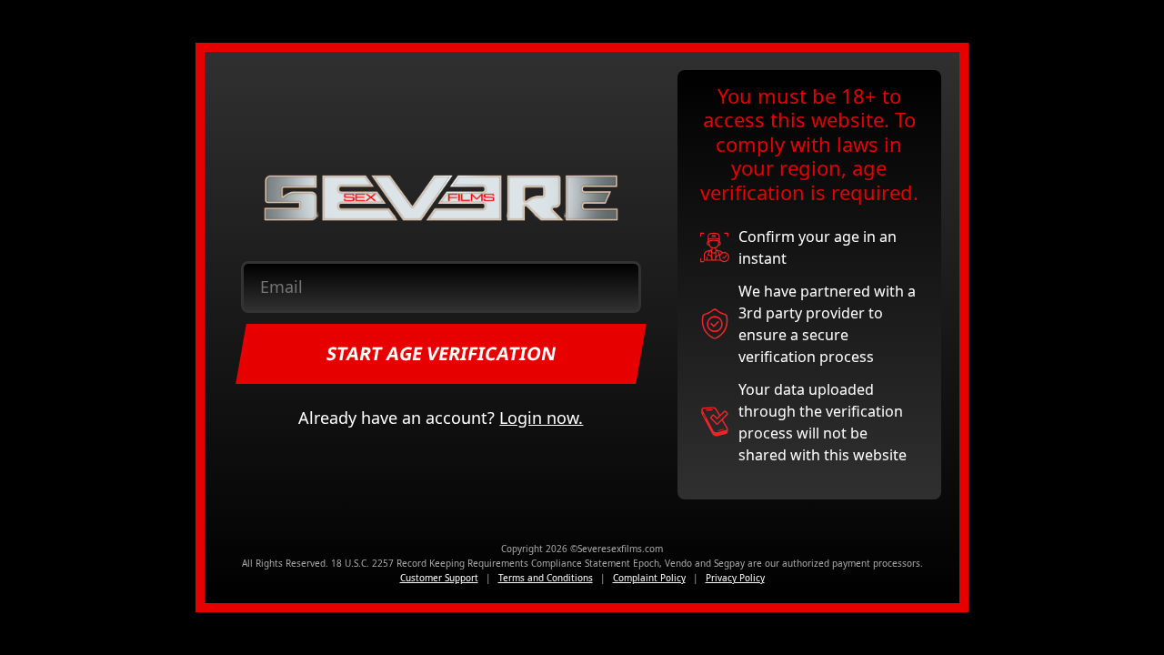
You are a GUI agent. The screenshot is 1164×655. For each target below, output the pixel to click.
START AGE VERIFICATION (441, 353)
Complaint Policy (649, 577)
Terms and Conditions (545, 577)
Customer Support (439, 577)
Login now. (541, 417)
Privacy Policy (735, 577)
